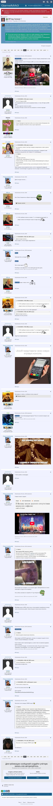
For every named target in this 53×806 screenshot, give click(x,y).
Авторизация (4, 16)
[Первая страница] (2, 50)
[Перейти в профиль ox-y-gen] (7, 148)
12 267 (8, 312)
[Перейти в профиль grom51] (8, 238)
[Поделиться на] (2, 791)
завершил (32, 553)
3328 (18, 50)
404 (8, 243)
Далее (44, 50)
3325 (8, 50)
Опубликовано (21, 56)
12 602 (8, 134)
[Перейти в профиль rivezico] (3, 20)
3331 (28, 50)
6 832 (8, 110)
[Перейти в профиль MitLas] (8, 199)
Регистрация (47, 5)
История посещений (46, 45)
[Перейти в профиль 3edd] (7, 419)
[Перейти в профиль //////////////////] (8, 103)
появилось (32, 554)
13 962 (8, 751)
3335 (41, 50)
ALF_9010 (29, 236)
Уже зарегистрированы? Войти (34, 5)
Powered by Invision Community (26, 804)
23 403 (8, 74)
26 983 (8, 185)
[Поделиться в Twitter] (4, 791)
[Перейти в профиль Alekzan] (8, 744)
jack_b (28, 99)
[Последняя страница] (48, 50)
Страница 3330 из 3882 (6, 52)
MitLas (16, 253)
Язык (19, 802)
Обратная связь (31, 802)
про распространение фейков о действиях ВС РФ (29, 24)
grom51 (16, 261)
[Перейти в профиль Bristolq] (7, 125)
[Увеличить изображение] (33, 365)
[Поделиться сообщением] (50, 56)
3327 (15, 50)
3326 (12, 50)
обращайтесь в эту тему (9, 11)
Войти (38, 777)
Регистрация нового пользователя (15, 777)
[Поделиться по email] (9, 791)
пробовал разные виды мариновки (31, 150)
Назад (5, 50)
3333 (34, 50)
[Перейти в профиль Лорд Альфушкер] (8, 180)
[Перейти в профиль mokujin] (7, 303)
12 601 (8, 156)
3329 (21, 50)
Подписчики (45, 17)
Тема (24, 802)
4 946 (8, 206)
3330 (25, 50)
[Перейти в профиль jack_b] (8, 64)
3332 (31, 50)
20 (50, 17)
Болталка (24, 21)
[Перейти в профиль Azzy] (3, 25)
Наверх (17, 91)
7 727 (8, 429)
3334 (38, 50)
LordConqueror (18, 58)
